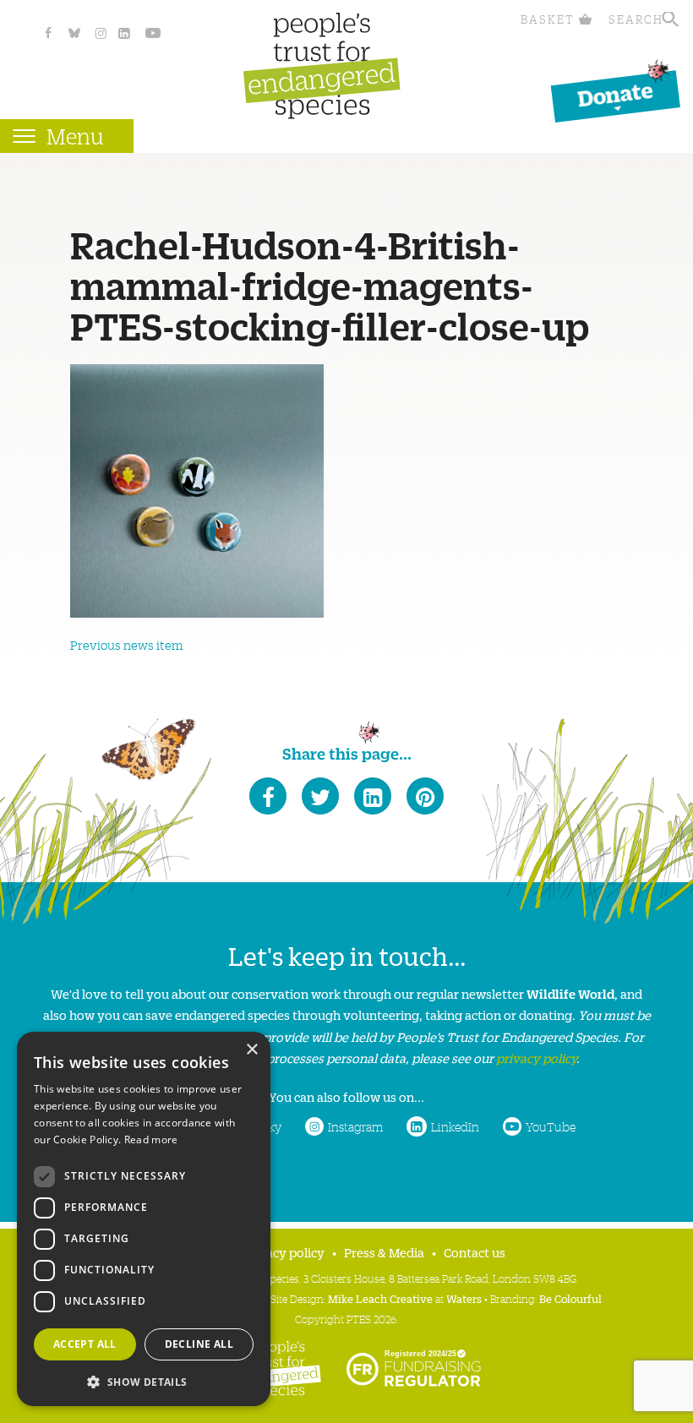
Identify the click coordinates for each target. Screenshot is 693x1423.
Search (635, 19)
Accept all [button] (85, 1344)
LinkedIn (455, 1126)
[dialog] (143, 1219)
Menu (75, 136)
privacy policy (536, 1058)
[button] (144, 1380)
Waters (464, 1298)
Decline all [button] (199, 1344)
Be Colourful (570, 1298)
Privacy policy (284, 1252)
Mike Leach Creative (380, 1298)
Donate (615, 93)
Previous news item (126, 644)
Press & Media (384, 1252)
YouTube (551, 1126)
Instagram (355, 1126)
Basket (548, 19)
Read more (151, 1139)
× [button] (251, 1050)
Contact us (474, 1252)
